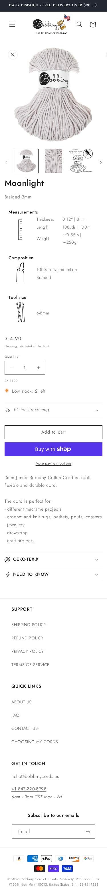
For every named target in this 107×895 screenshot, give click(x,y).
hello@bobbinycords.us (35, 776)
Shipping (11, 346)
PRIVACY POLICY (27, 651)
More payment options (54, 463)
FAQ (15, 715)
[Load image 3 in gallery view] (80, 161)
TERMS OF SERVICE (30, 665)
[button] (12, 24)
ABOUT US (21, 702)
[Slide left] (6, 162)
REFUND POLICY (27, 638)
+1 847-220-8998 (28, 789)
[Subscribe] (88, 831)
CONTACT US (24, 728)
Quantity (12, 356)
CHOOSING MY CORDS (34, 742)
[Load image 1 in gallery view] (26, 161)
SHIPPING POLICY (28, 624)
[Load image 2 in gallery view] (53, 161)
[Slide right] (100, 162)
